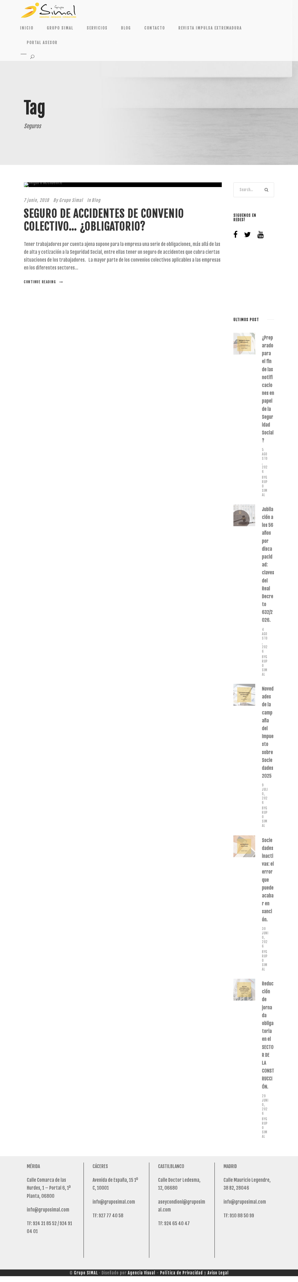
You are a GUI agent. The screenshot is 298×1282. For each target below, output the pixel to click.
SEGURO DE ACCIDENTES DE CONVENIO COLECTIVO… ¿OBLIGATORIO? (104, 220)
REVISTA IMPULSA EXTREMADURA (210, 28)
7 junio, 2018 (36, 200)
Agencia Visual (141, 1272)
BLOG (126, 28)
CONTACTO (154, 28)
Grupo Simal (71, 200)
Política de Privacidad (181, 1272)
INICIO (26, 28)
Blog (96, 200)
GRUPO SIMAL (60, 28)
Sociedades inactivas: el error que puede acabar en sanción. (268, 879)
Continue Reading (40, 282)
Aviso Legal (218, 1272)
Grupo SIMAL (86, 1272)
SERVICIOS (97, 28)
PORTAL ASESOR (42, 42)
